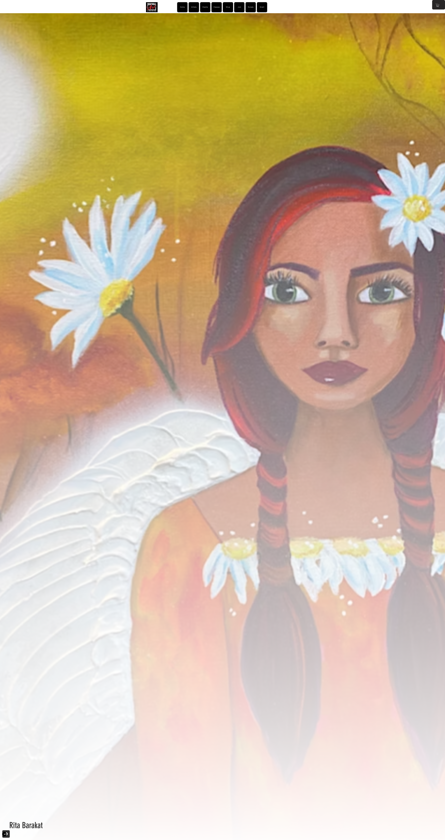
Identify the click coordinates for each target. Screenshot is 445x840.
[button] (438, 5)
